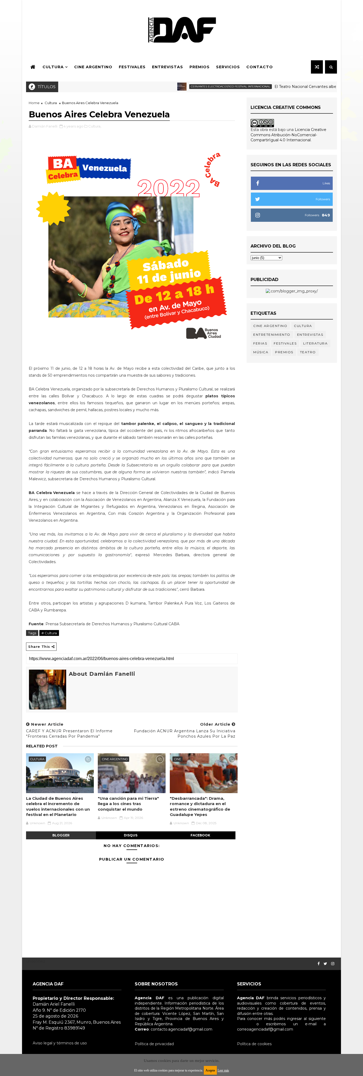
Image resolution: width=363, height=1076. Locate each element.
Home (34, 103)
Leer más (223, 1070)
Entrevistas (167, 67)
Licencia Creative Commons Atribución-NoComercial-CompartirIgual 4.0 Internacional (288, 134)
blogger (61, 835)
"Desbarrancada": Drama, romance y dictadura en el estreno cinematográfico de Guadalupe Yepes (200, 806)
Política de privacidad (154, 1043)
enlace (243, 1024)
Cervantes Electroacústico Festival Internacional (213, 86)
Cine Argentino (93, 67)
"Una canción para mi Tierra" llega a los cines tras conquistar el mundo (128, 804)
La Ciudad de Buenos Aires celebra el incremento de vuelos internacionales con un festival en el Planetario (58, 806)
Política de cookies (254, 1043)
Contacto (259, 67)
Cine (177, 759)
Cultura (53, 67)
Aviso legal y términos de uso (60, 1043)
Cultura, (94, 126)
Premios (199, 67)
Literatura (315, 343)
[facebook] (318, 964)
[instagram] (333, 964)
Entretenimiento (271, 335)
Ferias (260, 343)
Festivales (132, 67)
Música (260, 352)
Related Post (42, 746)
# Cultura (49, 633)
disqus (130, 835)
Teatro (308, 352)
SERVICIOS (228, 67)
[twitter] (325, 964)
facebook (200, 835)
